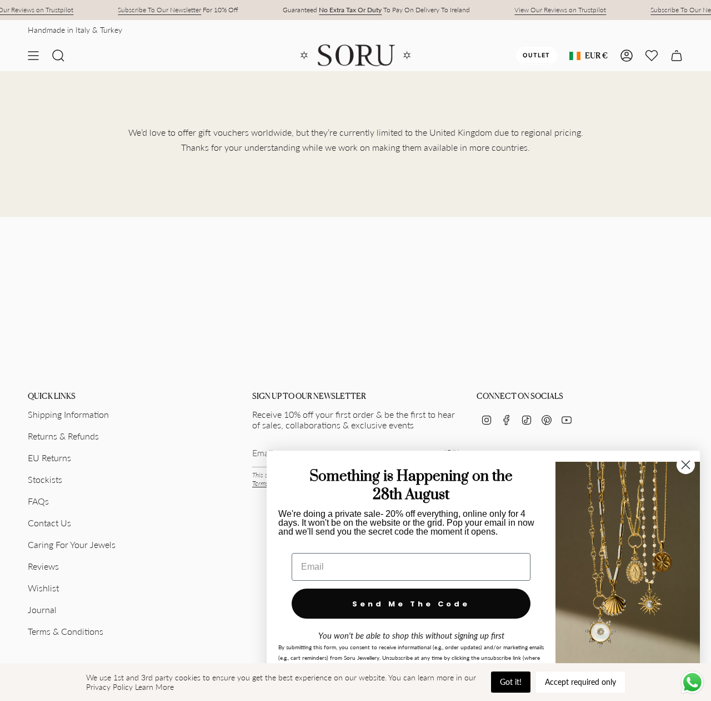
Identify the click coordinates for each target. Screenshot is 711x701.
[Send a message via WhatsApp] (692, 682)
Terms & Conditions (65, 631)
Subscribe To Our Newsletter (159, 10)
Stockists (45, 479)
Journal (42, 609)
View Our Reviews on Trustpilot (560, 10)
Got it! (511, 682)
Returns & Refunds (63, 436)
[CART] (676, 55)
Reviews (43, 566)
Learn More (154, 687)
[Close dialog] (685, 465)
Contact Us (49, 522)
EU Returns (49, 457)
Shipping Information (68, 414)
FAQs (38, 501)
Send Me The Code (411, 604)
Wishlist (43, 587)
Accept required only (580, 682)
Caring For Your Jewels (72, 544)
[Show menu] (33, 55)
